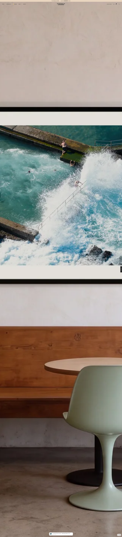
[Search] (119, 4)
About (20, 4)
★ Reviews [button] (121, 269)
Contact (24, 4)
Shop (3, 4)
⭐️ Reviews (15, 4)
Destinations (9, 4)
